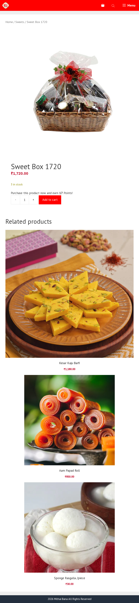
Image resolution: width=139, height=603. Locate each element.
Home (9, 22)
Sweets (19, 22)
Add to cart (50, 200)
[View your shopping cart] (103, 5)
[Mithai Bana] (5, 5)
